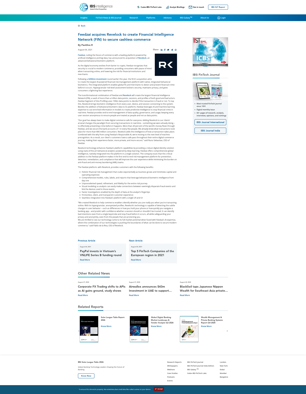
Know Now (86, 376)
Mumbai (223, 373)
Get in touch (198, 7)
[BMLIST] (210, 52)
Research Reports (174, 362)
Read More (85, 259)
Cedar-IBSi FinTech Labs (151, 7)
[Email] (172, 50)
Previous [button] (78, 331)
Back (83, 25)
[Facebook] (165, 50)
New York (224, 366)
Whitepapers (172, 366)
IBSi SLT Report (218, 7)
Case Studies (172, 373)
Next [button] (227, 331)
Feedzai (81, 55)
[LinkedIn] (161, 50)
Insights (83, 17)
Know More (106, 326)
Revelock (142, 58)
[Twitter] (168, 50)
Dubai (222, 369)
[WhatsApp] (175, 50)
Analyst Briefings (177, 7)
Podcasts (171, 377)
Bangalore (224, 377)
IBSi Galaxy (186, 17)
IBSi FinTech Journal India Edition (200, 366)
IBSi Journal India (210, 130)
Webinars (171, 369)
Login (223, 17)
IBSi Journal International (210, 122)
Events (170, 381)
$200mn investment (97, 79)
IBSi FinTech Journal (195, 362)
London (223, 362)
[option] (103, 331)
